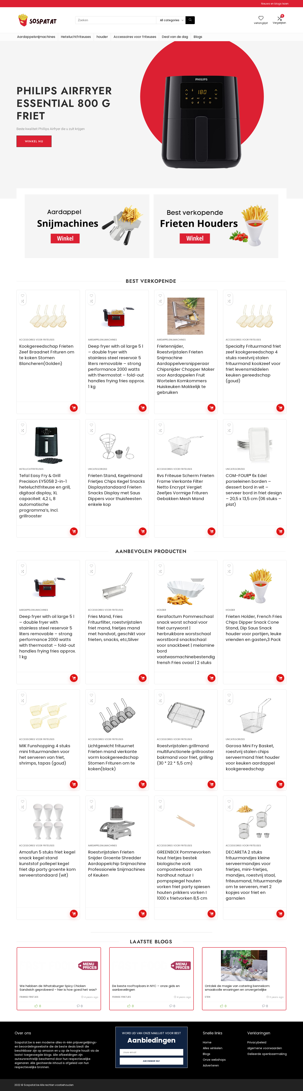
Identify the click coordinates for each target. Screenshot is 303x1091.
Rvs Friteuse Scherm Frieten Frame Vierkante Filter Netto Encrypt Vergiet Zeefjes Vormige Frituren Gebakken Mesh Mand (185, 487)
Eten (207, 997)
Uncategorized (97, 469)
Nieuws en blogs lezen (275, 3)
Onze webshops (214, 1060)
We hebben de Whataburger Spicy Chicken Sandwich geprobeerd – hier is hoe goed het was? (58, 988)
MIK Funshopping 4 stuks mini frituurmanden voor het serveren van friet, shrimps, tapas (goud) (44, 754)
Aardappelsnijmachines (36, 36)
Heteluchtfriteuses (76, 36)
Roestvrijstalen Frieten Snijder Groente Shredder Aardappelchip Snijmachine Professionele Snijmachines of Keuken (117, 863)
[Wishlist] (260, 18)
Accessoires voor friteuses (135, 36)
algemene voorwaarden (264, 1048)
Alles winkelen (212, 1048)
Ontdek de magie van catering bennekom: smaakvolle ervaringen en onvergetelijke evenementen (237, 989)
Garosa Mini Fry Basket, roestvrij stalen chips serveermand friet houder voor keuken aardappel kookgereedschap (253, 757)
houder (102, 36)
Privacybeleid (256, 1042)
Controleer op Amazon (74, 408)
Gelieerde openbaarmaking (267, 1054)
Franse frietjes (29, 997)
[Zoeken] (190, 20)
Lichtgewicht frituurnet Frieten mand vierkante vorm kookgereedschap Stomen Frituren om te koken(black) (113, 757)
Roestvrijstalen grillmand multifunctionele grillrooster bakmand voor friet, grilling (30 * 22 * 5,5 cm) (185, 754)
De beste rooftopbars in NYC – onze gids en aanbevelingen (146, 988)
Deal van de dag (175, 36)
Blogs (198, 36)
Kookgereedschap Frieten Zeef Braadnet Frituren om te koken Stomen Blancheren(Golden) (46, 354)
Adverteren (211, 1065)
